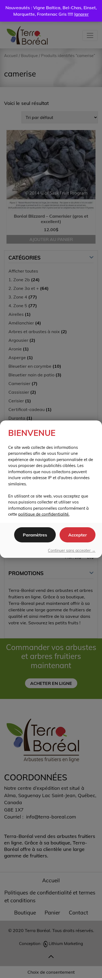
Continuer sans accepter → (71, 550)
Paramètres (35, 535)
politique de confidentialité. (43, 514)
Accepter (77, 535)
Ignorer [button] (81, 14)
